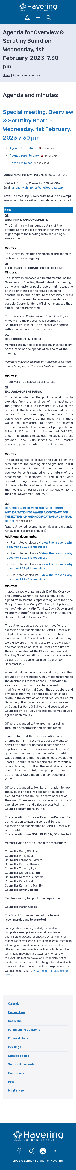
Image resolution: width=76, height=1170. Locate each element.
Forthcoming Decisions (24, 1029)
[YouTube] (55, 1151)
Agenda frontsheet (32, 148)
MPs (11, 1082)
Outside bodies (18, 1055)
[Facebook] (19, 1151)
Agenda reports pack (33, 155)
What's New (16, 1090)
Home (6, 75)
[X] (43, 1151)
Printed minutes (30, 163)
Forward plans (18, 1038)
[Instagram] (31, 1151)
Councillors (16, 1073)
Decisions (15, 1021)
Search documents (21, 1064)
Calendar (14, 1003)
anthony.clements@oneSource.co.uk (37, 187)
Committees (16, 1012)
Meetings (14, 1047)
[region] (38, 594)
